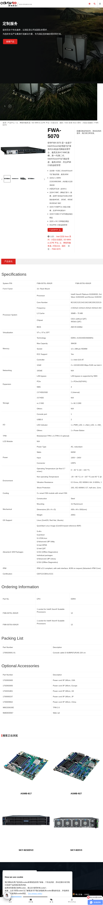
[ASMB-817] (26, 766)
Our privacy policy (35, 893)
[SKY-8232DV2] (26, 822)
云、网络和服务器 (23, 123)
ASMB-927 (76, 793)
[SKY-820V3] (76, 822)
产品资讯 (8, 261)
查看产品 (10, 42)
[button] (5, 106)
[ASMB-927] (76, 766)
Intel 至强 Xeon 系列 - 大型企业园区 (79, 123)
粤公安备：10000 (82, 894)
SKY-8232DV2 (26, 850)
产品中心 (11, 123)
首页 (4, 123)
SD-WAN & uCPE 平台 (40, 123)
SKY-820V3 (76, 850)
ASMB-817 (26, 793)
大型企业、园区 (57, 123)
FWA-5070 (56, 249)
